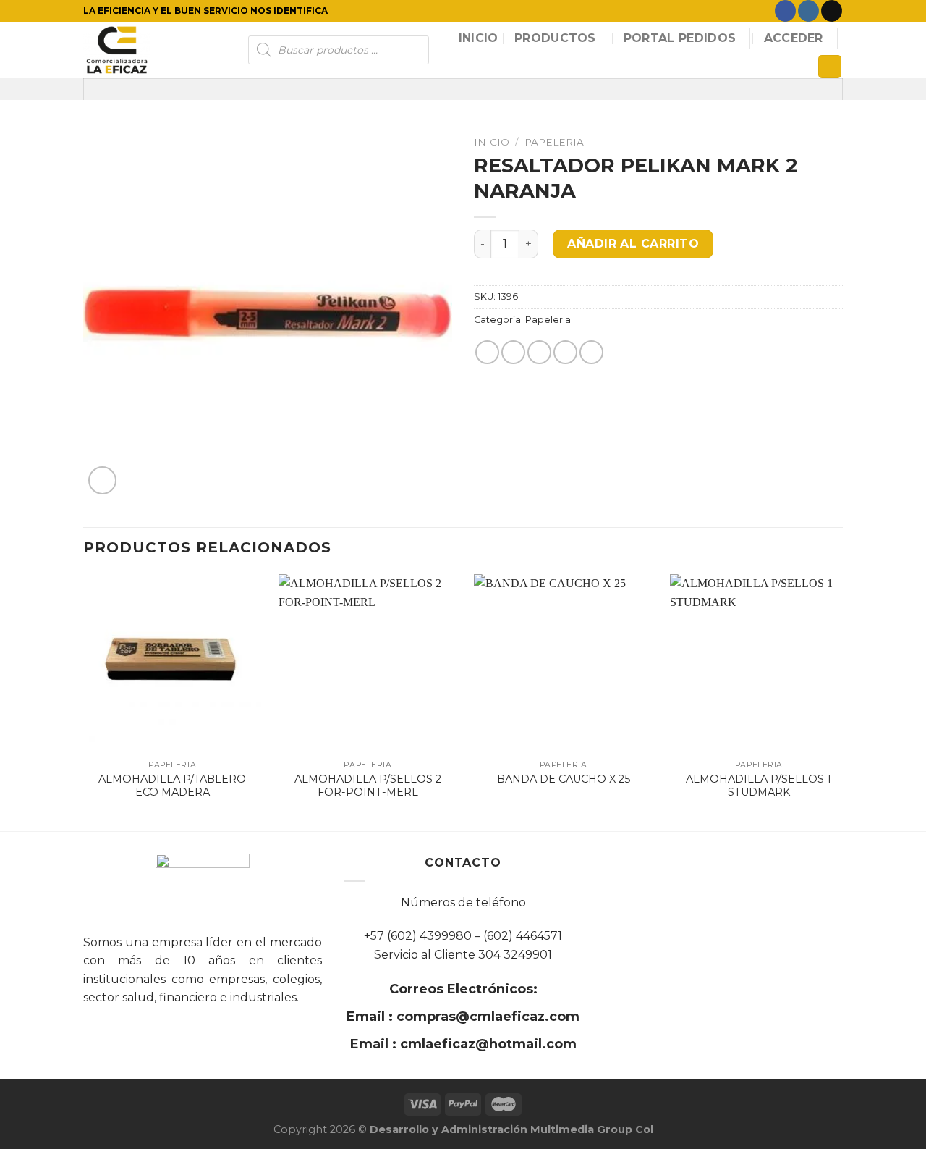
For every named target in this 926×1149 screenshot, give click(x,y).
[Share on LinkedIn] (591, 352)
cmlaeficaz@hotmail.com (486, 1044)
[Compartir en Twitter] (513, 352)
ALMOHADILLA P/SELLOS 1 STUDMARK (758, 786)
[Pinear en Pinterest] (565, 352)
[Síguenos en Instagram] (808, 11)
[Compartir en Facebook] (487, 352)
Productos (555, 38)
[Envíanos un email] (831, 11)
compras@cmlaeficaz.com (486, 1016)
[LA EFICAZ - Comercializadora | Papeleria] (154, 50)
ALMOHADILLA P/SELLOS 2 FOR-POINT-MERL (367, 786)
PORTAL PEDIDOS (680, 38)
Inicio (478, 38)
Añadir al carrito (633, 244)
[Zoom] (102, 480)
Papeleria (554, 142)
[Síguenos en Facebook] (785, 11)
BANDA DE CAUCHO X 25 (563, 779)
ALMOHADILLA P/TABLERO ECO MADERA (172, 786)
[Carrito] (829, 67)
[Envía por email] (539, 352)
